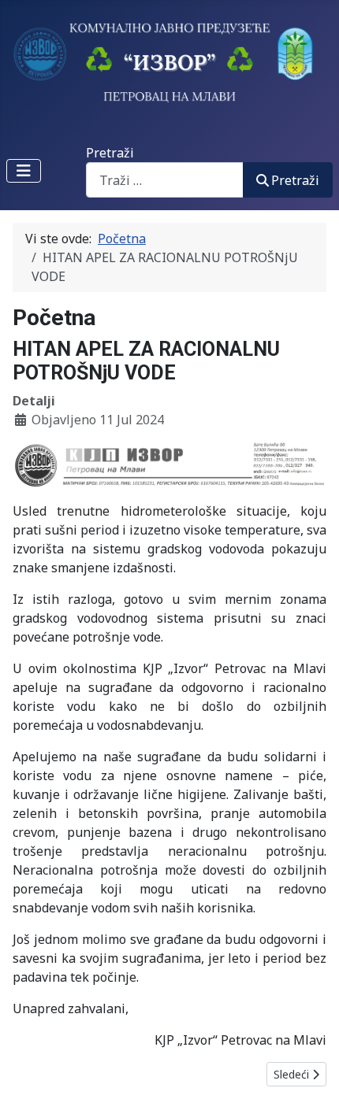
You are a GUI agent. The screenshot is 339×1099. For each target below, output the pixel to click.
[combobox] (165, 180)
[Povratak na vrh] (311, 1069)
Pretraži (110, 152)
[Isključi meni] (23, 171)
